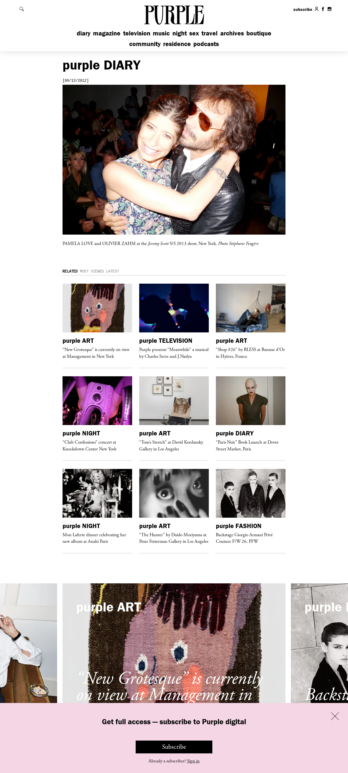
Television (136, 33)
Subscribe (174, 747)
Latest (112, 271)
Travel (209, 33)
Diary (84, 33)
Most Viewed (92, 271)
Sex (194, 33)
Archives (232, 33)
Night (179, 33)
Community (145, 44)
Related (70, 271)
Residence (177, 44)
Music (161, 33)
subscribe (302, 9)
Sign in (193, 761)
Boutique (258, 33)
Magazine (106, 33)
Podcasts (206, 44)
